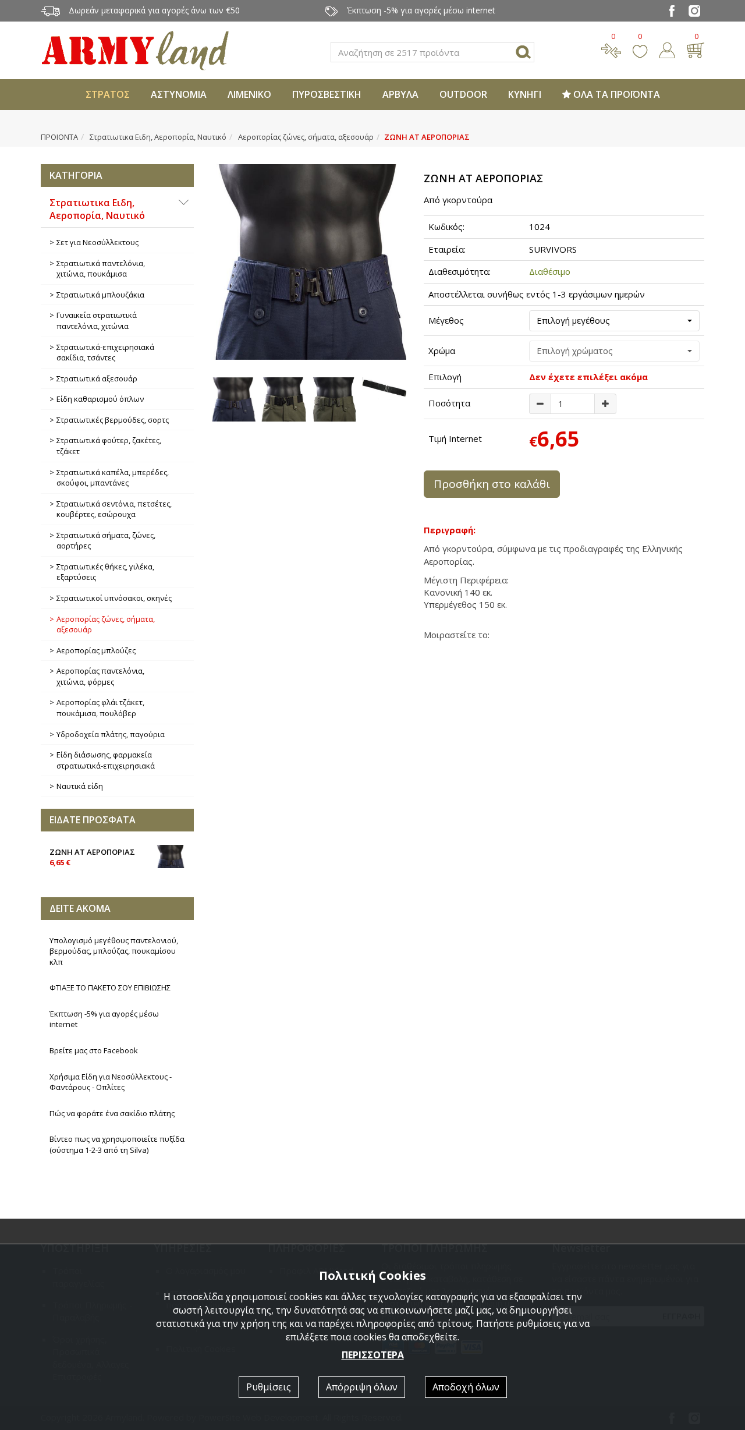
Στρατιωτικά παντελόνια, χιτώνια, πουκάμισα (100, 268)
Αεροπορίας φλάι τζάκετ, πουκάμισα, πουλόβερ (100, 707)
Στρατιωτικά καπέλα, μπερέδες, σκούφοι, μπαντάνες (112, 478)
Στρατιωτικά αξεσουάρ (96, 378)
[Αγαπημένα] (640, 49)
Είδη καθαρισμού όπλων (100, 399)
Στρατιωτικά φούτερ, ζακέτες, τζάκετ (108, 445)
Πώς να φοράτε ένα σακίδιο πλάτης (112, 1113)
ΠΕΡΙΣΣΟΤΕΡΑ (373, 1354)
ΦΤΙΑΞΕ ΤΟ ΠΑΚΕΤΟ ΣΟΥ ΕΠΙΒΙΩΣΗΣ (110, 987)
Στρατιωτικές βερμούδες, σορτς (112, 420)
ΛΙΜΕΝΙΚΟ (249, 94)
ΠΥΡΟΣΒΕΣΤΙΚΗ (326, 94)
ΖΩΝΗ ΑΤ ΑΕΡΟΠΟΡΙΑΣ (92, 857)
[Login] (667, 49)
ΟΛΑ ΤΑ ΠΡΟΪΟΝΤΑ (615, 94)
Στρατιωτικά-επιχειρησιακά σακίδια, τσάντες (105, 352)
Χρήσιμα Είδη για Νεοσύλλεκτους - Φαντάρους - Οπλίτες (110, 1082)
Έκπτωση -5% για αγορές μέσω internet (104, 1019)
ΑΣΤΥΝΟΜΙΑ (179, 94)
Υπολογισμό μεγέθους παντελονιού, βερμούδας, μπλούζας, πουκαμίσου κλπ (113, 951)
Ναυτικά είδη (79, 786)
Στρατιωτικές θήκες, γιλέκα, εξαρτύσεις (105, 572)
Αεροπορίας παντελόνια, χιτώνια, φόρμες (100, 676)
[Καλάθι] (695, 49)
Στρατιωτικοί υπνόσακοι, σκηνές (114, 598)
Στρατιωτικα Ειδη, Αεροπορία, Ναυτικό (158, 137)
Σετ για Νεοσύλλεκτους (97, 242)
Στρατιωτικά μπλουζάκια (100, 294)
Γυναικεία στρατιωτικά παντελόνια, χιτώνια (96, 320)
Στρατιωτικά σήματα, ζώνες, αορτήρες (105, 540)
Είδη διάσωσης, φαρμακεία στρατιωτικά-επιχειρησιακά (105, 760)
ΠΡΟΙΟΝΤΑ (59, 137)
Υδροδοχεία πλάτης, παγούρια (110, 734)
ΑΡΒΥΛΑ (400, 94)
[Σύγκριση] (611, 49)
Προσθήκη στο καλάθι (492, 483)
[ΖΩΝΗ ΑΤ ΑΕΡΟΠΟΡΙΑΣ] (309, 262)
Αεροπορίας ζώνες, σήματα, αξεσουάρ (306, 137)
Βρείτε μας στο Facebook (93, 1050)
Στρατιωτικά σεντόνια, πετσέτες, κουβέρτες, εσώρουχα (114, 509)
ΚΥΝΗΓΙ (524, 94)
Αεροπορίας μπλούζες (96, 650)
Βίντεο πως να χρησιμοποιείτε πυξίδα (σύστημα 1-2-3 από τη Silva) (117, 1144)
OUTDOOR (463, 94)
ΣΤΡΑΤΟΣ (108, 94)
